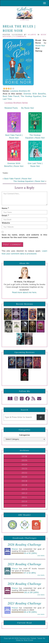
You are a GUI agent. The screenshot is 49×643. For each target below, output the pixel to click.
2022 (24, 473)
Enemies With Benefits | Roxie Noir (14, 164)
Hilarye (32, 35)
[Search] (41, 417)
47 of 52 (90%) (30, 573)
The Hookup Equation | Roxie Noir (35, 136)
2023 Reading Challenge (24, 603)
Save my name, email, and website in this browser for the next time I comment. (24, 236)
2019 (24, 481)
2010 (24, 501)
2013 (24, 489)
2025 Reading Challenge (24, 564)
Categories (24, 435)
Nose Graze (28, 640)
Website (6, 223)
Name (5, 208)
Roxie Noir (40, 45)
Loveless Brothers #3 (20, 91)
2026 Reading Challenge (24, 544)
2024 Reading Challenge (24, 583)
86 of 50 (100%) (30, 612)
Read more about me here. (24, 292)
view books (40, 555)
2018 (24, 485)
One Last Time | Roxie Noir (35, 164)
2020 (24, 477)
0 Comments (20, 37)
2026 (24, 456)
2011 (24, 497)
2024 (24, 464)
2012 (24, 493)
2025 (24, 460)
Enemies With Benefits (35, 94)
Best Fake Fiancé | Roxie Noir (13, 136)
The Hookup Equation (31, 96)
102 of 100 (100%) (31, 592)
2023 (24, 468)
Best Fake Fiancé (11, 96)
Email (5, 215)
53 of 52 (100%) (30, 553)
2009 (24, 505)
